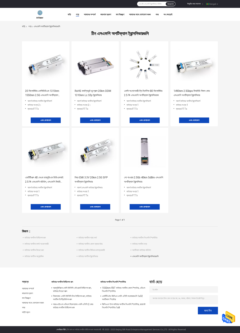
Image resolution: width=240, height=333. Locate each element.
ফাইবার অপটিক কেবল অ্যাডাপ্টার (90, 244)
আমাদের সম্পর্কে (90, 14)
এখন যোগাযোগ (45, 120)
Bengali (212, 4)
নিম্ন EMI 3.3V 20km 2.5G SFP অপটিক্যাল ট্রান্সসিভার (91, 179)
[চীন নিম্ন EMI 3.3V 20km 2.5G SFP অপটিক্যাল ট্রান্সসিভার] (95, 151)
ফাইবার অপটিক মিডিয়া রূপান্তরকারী (91, 250)
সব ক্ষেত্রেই (168, 14)
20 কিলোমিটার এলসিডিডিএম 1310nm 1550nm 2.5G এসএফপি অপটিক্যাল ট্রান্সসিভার (42, 93)
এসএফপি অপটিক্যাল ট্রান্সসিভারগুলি (145, 256)
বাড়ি (69, 14)
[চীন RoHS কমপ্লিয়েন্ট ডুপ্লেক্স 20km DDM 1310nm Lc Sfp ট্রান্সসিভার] (95, 65)
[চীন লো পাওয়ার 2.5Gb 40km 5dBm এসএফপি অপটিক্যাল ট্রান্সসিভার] (144, 151)
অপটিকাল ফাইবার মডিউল (141, 250)
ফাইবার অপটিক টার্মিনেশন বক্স (35, 237)
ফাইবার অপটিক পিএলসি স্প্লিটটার (144, 237)
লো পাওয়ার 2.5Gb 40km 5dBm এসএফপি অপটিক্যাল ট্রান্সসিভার (143, 179)
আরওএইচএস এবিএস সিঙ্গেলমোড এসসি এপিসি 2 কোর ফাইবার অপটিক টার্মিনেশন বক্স (73, 306)
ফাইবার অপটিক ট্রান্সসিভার (88, 256)
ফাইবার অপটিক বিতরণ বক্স (34, 250)
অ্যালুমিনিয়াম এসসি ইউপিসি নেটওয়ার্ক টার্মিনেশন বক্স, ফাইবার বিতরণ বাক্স (72, 289)
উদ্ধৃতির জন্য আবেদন (194, 4)
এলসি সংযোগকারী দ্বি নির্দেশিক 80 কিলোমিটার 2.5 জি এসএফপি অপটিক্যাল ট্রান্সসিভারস (143, 93)
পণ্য (77, 14)
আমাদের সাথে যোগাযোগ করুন (140, 14)
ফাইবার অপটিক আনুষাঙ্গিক (34, 256)
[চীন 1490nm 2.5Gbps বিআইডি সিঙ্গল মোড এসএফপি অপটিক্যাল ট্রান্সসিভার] (194, 65)
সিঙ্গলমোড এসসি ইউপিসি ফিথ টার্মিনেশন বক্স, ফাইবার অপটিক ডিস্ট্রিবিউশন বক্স (72, 298)
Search (170, 4)
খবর (157, 14)
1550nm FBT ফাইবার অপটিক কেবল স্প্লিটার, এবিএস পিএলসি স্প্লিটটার (123, 289)
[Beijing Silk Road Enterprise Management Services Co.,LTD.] (40, 14)
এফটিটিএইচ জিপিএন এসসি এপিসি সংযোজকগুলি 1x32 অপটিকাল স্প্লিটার (122, 298)
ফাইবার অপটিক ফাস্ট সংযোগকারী (36, 244)
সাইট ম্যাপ (26, 312)
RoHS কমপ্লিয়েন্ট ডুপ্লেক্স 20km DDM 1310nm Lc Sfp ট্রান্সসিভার (93, 93)
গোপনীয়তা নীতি (61, 329)
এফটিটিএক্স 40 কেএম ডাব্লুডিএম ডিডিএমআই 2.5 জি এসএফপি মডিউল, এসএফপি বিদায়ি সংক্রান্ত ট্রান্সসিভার (44, 180)
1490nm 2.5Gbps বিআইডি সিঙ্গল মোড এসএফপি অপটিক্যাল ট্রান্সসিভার (192, 93)
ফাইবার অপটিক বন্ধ (139, 244)
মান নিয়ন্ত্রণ (120, 14)
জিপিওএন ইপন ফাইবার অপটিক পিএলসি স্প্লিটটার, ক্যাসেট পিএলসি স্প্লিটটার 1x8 (124, 306)
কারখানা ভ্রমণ (105, 14)
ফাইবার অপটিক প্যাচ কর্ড (87, 237)
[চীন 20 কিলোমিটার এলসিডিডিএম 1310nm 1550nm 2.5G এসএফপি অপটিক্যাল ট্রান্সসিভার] (46, 65)
